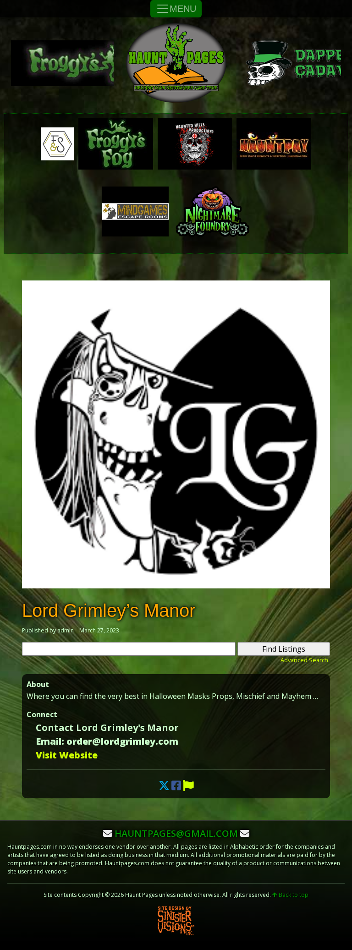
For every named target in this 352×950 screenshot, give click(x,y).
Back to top (292, 895)
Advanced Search (304, 660)
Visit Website (67, 755)
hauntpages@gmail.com (176, 833)
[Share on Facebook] (176, 785)
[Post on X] (164, 785)
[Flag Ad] (188, 785)
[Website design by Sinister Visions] (176, 920)
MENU (183, 9)
